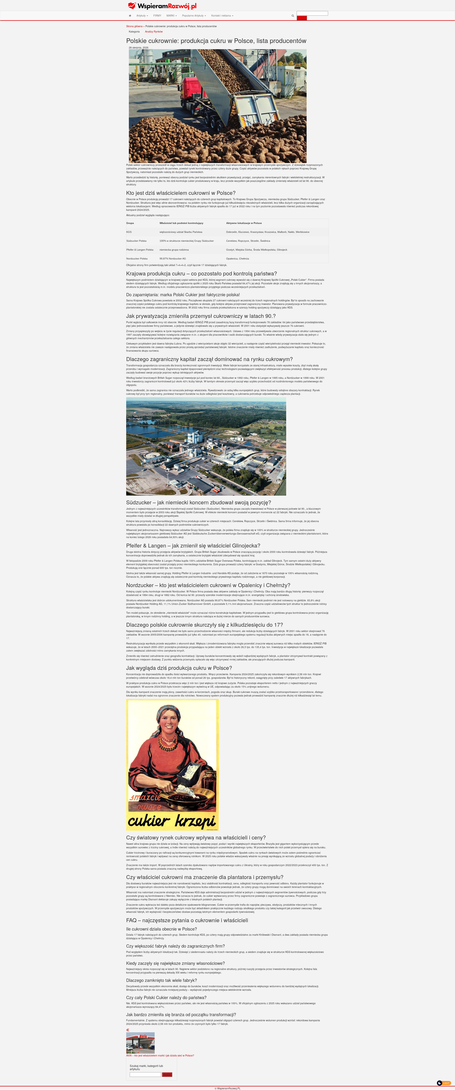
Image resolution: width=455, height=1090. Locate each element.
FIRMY (157, 15)
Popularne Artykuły (193, 15)
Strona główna (134, 26)
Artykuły (141, 15)
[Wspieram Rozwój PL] (130, 15)
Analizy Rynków (154, 31)
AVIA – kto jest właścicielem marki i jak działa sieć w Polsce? (160, 1055)
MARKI (171, 15)
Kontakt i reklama (221, 15)
